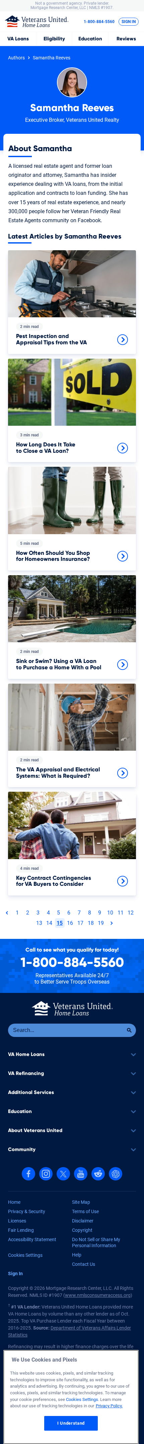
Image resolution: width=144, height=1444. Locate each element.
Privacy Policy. (109, 1405)
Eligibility (54, 38)
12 (131, 913)
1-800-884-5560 (99, 21)
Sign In (129, 21)
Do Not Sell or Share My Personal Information (96, 1242)
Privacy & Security (26, 1211)
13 (39, 923)
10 (110, 913)
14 (49, 923)
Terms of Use (85, 1211)
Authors (16, 57)
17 (80, 923)
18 (91, 923)
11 (121, 913)
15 (60, 923)
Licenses (17, 1220)
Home (14, 1202)
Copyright (82, 1230)
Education (90, 38)
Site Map (81, 1202)
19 (101, 923)
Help (76, 1254)
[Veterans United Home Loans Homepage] (37, 21)
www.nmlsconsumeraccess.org (98, 1295)
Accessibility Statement (32, 1239)
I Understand (71, 1423)
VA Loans (18, 38)
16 (70, 923)
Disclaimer (82, 1220)
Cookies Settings (25, 1255)
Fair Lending (21, 1230)
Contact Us (83, 1264)
